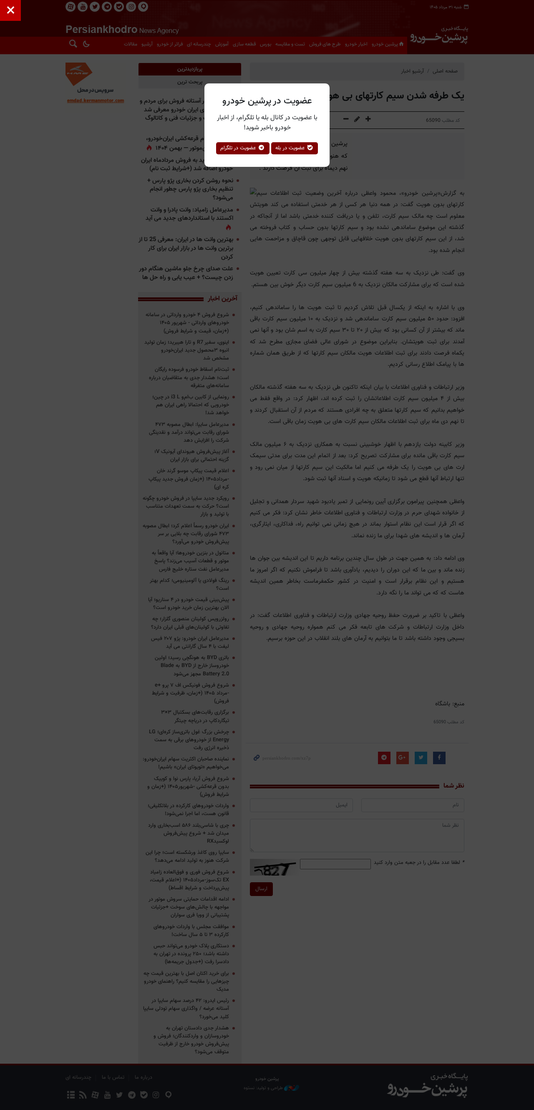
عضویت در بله (291, 148)
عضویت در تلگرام (239, 148)
